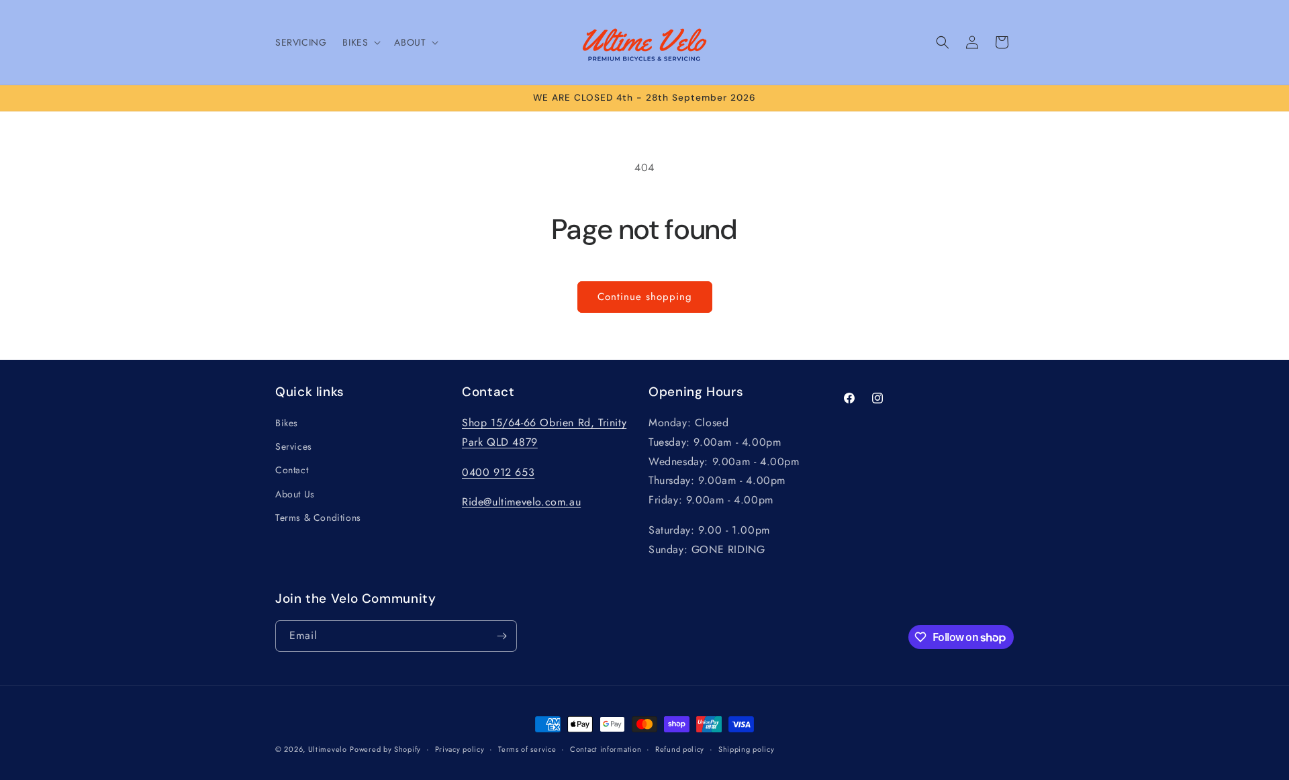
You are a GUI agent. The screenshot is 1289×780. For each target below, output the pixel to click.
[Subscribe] (501, 636)
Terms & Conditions (318, 517)
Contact (291, 470)
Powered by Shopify (385, 749)
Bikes (286, 423)
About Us (295, 494)
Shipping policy (746, 749)
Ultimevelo (327, 749)
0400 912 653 (498, 472)
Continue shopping (645, 296)
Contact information (605, 749)
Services (293, 446)
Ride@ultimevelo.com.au (521, 501)
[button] (360, 42)
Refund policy (679, 749)
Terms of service (527, 749)
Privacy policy (460, 749)
